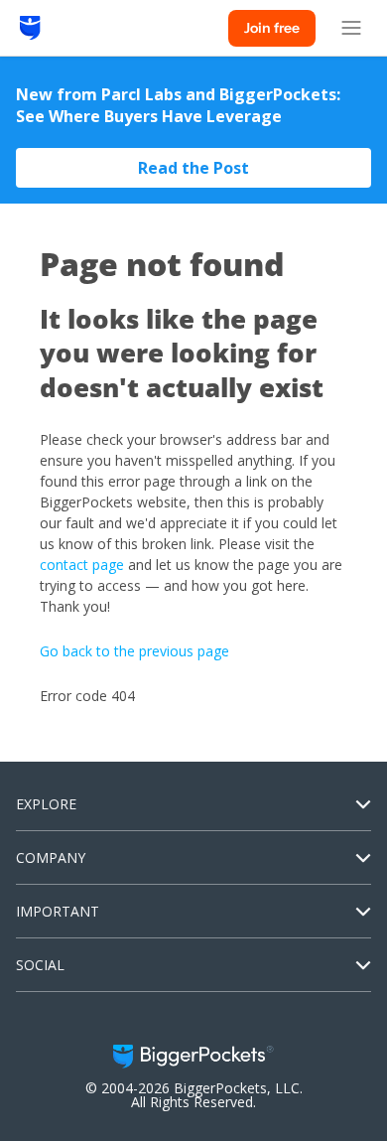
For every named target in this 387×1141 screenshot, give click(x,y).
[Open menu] (351, 28)
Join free (272, 28)
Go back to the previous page (134, 651)
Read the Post (193, 168)
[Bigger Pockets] (30, 28)
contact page (82, 564)
